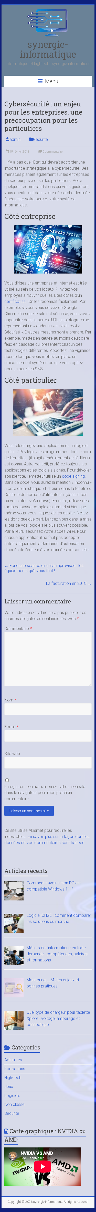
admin (14, 139)
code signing (73, 476)
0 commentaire (52, 151)
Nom (10, 700)
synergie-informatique (48, 49)
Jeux (8, 1086)
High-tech (12, 1077)
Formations (14, 1068)
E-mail (11, 726)
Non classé (14, 1104)
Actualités (13, 1059)
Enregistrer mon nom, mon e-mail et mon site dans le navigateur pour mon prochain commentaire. (44, 792)
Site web (12, 753)
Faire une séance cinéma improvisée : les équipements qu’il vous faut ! (43, 568)
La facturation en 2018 (69, 583)
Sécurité (40, 139)
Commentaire (18, 628)
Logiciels (12, 1095)
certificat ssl (15, 301)
